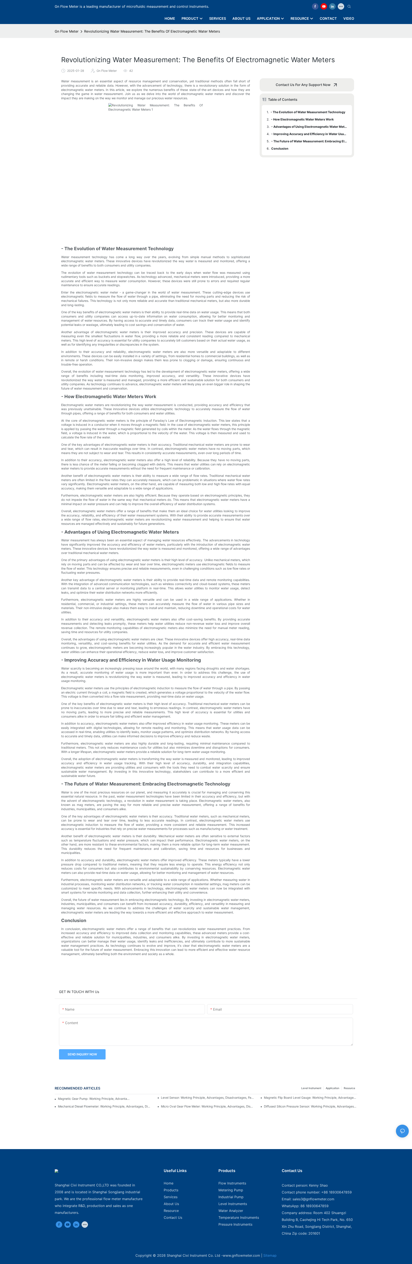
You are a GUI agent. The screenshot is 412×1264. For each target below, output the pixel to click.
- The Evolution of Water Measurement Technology (308, 112)
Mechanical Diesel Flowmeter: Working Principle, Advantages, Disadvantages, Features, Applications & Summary (104, 1106)
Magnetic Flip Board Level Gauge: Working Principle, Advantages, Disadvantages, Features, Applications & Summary (310, 1097)
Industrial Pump (231, 1197)
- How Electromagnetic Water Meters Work (302, 119)
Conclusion (279, 148)
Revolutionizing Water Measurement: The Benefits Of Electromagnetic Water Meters (152, 31)
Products (171, 1190)
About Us (171, 1204)
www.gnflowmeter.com (241, 1255)
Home (168, 1183)
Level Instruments (232, 1204)
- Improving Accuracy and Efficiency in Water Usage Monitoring (309, 134)
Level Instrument (311, 1088)
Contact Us (173, 1217)
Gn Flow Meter (67, 31)
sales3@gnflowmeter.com (313, 1199)
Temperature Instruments (238, 1217)
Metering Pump (230, 1190)
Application (332, 1088)
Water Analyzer (230, 1210)
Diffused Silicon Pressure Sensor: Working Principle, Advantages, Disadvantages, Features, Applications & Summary (310, 1106)
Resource (349, 1088)
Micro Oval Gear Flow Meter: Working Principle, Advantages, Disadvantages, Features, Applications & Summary (207, 1106)
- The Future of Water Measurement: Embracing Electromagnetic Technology (309, 141)
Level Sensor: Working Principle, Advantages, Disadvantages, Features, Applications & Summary (207, 1097)
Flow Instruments (232, 1183)
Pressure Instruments (235, 1224)
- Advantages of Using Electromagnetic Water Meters (309, 126)
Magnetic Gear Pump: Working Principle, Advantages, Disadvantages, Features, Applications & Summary (94, 1098)
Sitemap (270, 1255)
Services (170, 1197)
